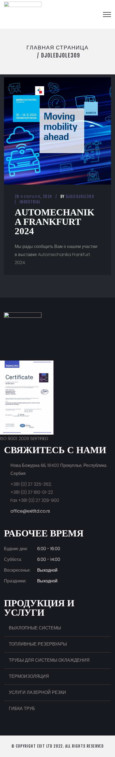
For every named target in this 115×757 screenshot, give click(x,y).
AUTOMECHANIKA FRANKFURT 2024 (54, 221)
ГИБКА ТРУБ (22, 708)
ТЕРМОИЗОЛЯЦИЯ (29, 676)
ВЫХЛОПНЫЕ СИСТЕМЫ (35, 628)
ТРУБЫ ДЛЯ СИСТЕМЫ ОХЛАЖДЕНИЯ (49, 660)
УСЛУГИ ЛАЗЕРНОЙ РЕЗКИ (37, 692)
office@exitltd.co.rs (30, 511)
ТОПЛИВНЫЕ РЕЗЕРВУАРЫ (38, 644)
